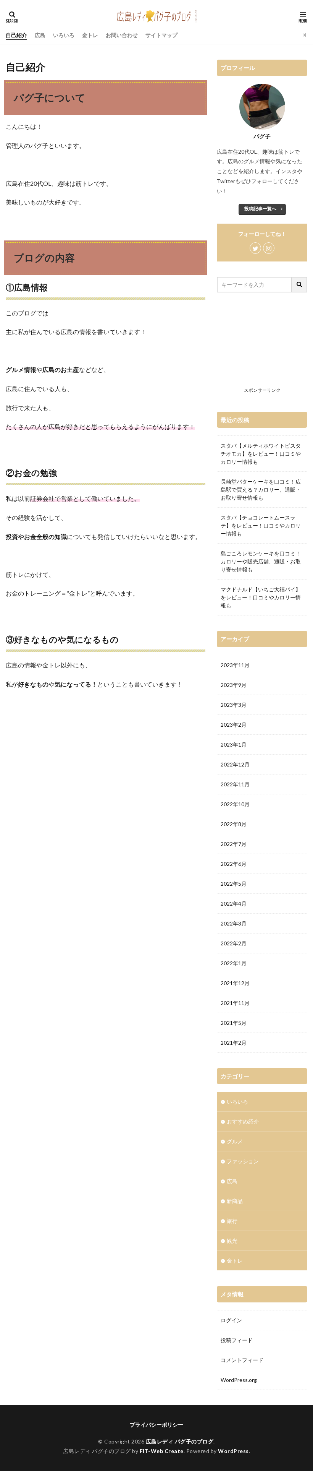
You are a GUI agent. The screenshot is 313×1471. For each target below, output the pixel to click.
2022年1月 (234, 963)
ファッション (243, 1161)
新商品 (235, 1201)
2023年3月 (234, 704)
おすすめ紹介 (243, 1121)
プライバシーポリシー (156, 1424)
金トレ (90, 35)
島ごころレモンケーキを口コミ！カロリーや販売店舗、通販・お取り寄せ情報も (261, 561)
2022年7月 (234, 844)
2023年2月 (234, 724)
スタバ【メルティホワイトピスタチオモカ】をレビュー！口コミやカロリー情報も (261, 453)
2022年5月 (234, 883)
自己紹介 (16, 35)
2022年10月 (235, 804)
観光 (232, 1240)
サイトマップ (161, 35)
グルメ (235, 1141)
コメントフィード (242, 1360)
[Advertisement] (262, 346)
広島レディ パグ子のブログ (180, 1441)
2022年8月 (234, 824)
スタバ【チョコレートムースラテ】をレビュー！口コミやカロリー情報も (261, 525)
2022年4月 (234, 903)
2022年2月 (234, 943)
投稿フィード (237, 1340)
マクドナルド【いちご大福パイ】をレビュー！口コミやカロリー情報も (261, 597)
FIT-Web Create (162, 1451)
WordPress (233, 1451)
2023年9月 (234, 685)
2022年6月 (234, 864)
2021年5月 (234, 1023)
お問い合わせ (122, 35)
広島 (40, 35)
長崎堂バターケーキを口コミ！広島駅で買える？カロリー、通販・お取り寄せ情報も (261, 489)
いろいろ (63, 35)
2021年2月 (234, 1042)
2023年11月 (235, 665)
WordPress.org (239, 1380)
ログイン (231, 1320)
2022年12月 (235, 764)
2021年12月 (235, 983)
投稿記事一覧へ (260, 208)
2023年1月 (234, 744)
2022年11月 (235, 784)
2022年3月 (234, 923)
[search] (299, 284)
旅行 (232, 1221)
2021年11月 (235, 1003)
